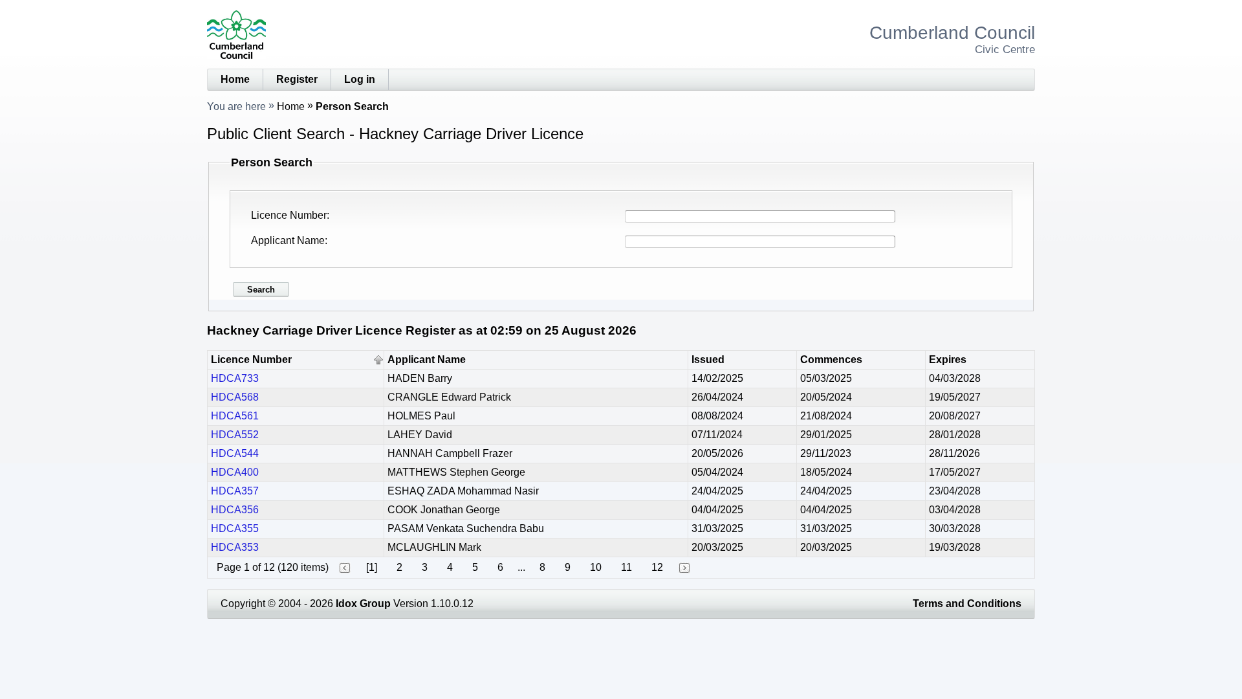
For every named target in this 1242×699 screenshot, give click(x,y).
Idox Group (363, 603)
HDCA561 (235, 415)
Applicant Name (288, 240)
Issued (708, 359)
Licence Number (289, 215)
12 (657, 567)
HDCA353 (235, 547)
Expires (947, 359)
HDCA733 (235, 378)
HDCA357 (235, 490)
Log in (359, 79)
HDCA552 (235, 434)
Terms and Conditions (967, 603)
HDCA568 (235, 397)
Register (297, 79)
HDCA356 (235, 509)
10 (596, 567)
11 (626, 567)
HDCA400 (235, 472)
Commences (831, 359)
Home (235, 79)
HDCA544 (235, 453)
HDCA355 (235, 528)
